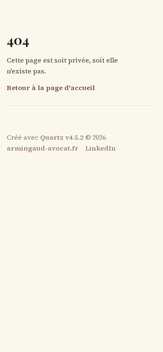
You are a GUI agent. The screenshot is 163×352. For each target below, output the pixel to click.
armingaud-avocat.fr (43, 148)
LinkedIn (100, 148)
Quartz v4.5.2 (62, 137)
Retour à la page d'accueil (51, 87)
